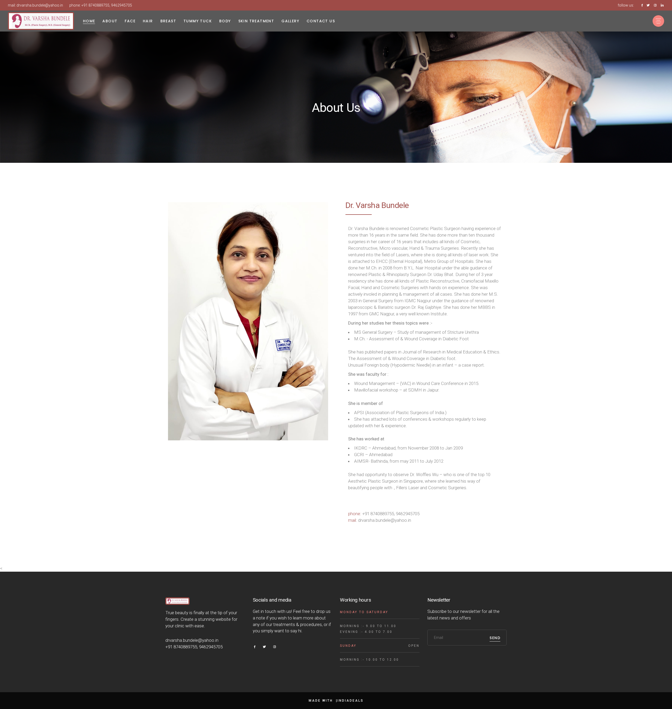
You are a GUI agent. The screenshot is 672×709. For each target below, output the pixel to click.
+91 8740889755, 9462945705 (106, 5)
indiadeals (351, 700)
